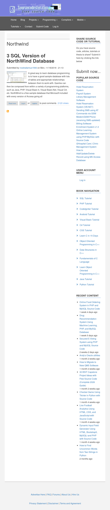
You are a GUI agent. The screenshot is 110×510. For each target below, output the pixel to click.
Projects (33, 19)
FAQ (49, 494)
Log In (56, 26)
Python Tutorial (87, 284)
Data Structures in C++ (88, 251)
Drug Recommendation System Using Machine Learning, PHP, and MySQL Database (88, 324)
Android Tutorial (87, 214)
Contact (28, 26)
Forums (56, 494)
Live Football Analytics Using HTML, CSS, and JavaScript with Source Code (88, 412)
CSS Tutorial (86, 230)
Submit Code (42, 26)
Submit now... (88, 71)
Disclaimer (53, 503)
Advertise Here (38, 494)
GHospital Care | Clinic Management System (87, 145)
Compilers (66, 19)
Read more (13, 103)
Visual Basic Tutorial (89, 219)
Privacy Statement (38, 503)
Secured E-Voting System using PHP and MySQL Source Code (89, 343)
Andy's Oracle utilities (90, 355)
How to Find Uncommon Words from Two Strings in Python (89, 450)
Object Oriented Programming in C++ (89, 242)
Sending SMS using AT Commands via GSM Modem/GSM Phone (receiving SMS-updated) (88, 115)
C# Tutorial (85, 225)
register (34, 103)
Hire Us (75, 494)
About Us (65, 494)
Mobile (80, 19)
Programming (49, 19)
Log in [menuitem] (82, 180)
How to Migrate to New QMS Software (89, 363)
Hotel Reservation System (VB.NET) (85, 105)
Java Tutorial (86, 279)
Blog (23, 19)
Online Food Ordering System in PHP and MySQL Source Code (90, 305)
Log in (23, 103)
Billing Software (83, 123)
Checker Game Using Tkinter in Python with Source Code (90, 395)
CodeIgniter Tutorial (89, 208)
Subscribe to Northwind (8, 111)
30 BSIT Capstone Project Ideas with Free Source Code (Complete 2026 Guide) (88, 378)
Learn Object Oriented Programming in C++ (89, 270)
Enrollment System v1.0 (87, 126)
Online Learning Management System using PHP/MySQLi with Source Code (87, 135)
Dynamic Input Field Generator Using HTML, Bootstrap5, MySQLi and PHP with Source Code (89, 432)
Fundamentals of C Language (89, 260)
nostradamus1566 (28, 67)
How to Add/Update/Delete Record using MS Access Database (88, 155)
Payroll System (83, 93)
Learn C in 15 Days (89, 235)
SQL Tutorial (86, 198)
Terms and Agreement (70, 503)
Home (13, 19)
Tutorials (15, 26)
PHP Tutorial (86, 203)
